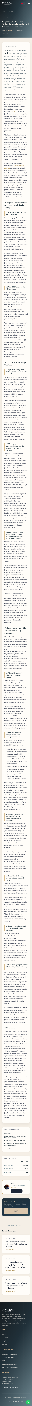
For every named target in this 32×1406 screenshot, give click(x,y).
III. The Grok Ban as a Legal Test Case (14, 1140)
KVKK (19, 938)
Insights (11, 11)
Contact (4, 1344)
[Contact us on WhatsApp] (28, 1402)
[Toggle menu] (29, 3)
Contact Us (16, 1211)
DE (16, 1401)
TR (13, 1401)
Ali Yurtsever (8, 30)
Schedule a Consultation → (10, 1387)
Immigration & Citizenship (9, 1364)
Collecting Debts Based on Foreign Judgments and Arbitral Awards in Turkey (15, 1264)
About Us (4, 1334)
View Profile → (14, 1187)
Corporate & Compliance (9, 1354)
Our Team (5, 1337)
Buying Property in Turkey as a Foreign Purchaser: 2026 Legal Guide (16, 1285)
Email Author (17, 1191)
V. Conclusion (8, 1148)
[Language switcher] (23, 3)
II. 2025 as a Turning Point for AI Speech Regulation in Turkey (15, 1136)
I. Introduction (8, 1133)
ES (19, 1401)
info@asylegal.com (7, 1383)
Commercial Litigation (8, 1357)
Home (3, 11)
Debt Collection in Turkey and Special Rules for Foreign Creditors (16, 1244)
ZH (22, 1401)
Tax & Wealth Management (10, 1367)
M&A (3, 1360)
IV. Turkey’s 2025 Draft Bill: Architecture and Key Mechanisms (15, 1144)
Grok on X (14, 111)
